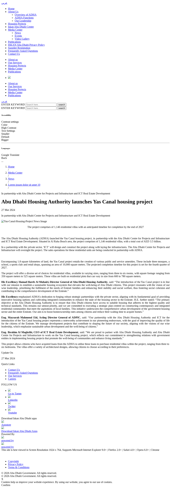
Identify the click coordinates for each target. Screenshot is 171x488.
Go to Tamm (14, 393)
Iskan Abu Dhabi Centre (21, 26)
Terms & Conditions (18, 467)
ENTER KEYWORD (13, 104)
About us (13, 59)
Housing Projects (17, 23)
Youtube (12, 412)
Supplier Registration (19, 47)
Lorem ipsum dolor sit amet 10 (24, 184)
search (61, 104)
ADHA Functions (24, 17)
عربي (4, 3)
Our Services (15, 62)
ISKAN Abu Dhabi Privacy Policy (26, 44)
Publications (14, 41)
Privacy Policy (15, 464)
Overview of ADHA (26, 14)
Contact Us (14, 53)
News (18, 32)
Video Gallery (22, 38)
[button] (85, 158)
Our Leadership (23, 20)
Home (11, 8)
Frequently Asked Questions (23, 50)
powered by (7, 440)
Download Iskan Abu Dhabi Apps (19, 431)
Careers (12, 378)
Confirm (5, 485)
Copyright (13, 461)
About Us (13, 11)
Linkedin (13, 400)
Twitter (12, 406)
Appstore (6, 424)
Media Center (15, 29)
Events (18, 35)
